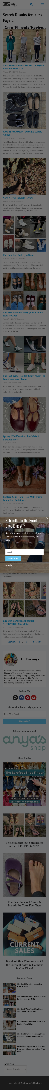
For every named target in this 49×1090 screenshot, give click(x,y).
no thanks (8, 565)
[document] (24, 545)
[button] (47, 518)
